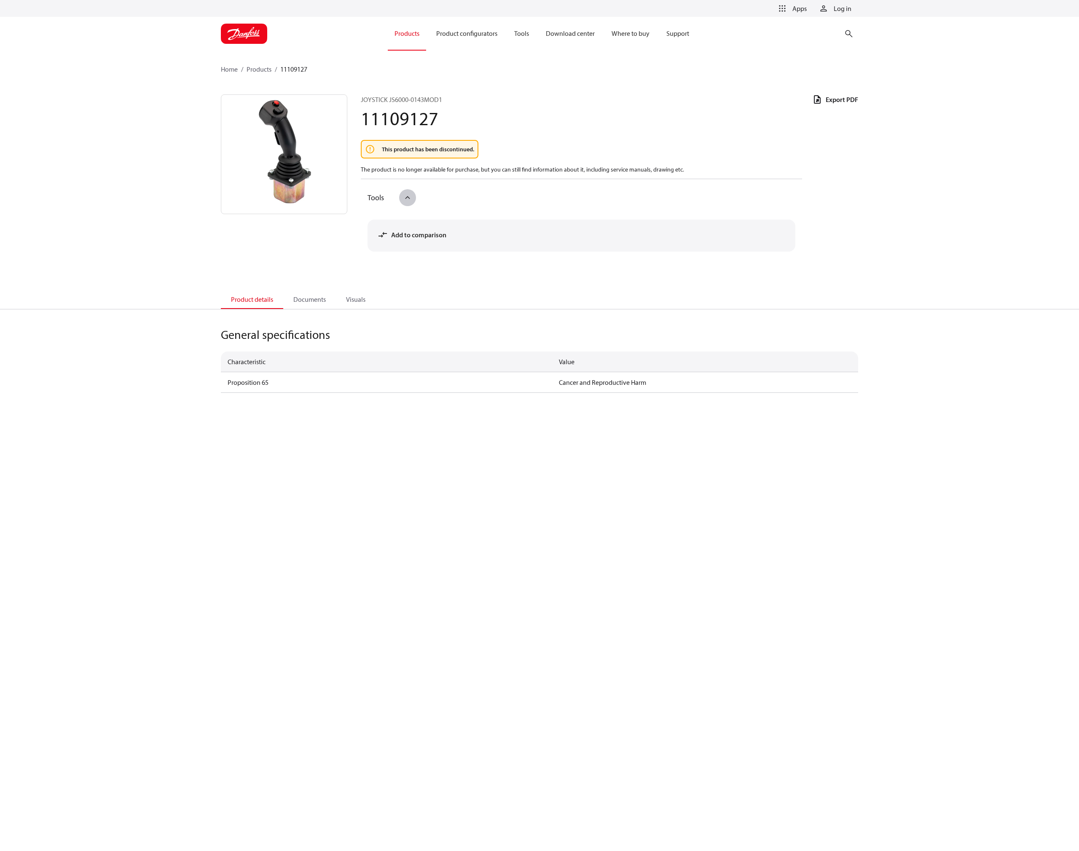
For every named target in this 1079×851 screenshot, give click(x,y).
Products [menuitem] (407, 33)
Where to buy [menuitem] (631, 33)
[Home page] (244, 34)
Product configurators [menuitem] (466, 33)
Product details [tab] (252, 299)
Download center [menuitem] (570, 33)
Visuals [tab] (355, 299)
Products (259, 69)
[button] (791, 8)
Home (229, 69)
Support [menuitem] (677, 33)
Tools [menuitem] (521, 33)
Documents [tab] (309, 299)
